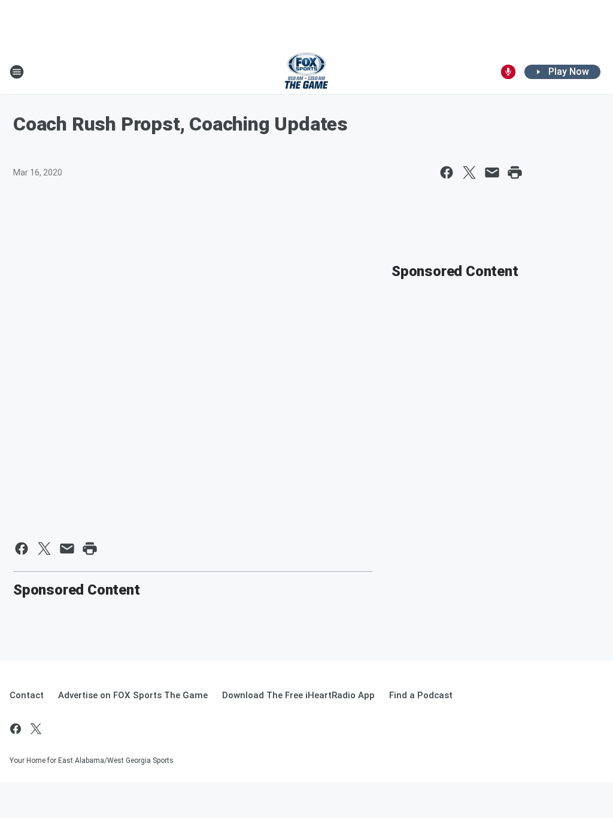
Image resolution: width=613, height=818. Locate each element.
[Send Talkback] (508, 72)
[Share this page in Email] (492, 172)
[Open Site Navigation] (17, 72)
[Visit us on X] (36, 729)
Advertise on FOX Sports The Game (133, 695)
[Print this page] (514, 172)
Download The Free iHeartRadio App (298, 695)
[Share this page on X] (469, 172)
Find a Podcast (421, 695)
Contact (27, 695)
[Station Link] (306, 72)
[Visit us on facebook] (15, 729)
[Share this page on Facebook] (446, 172)
